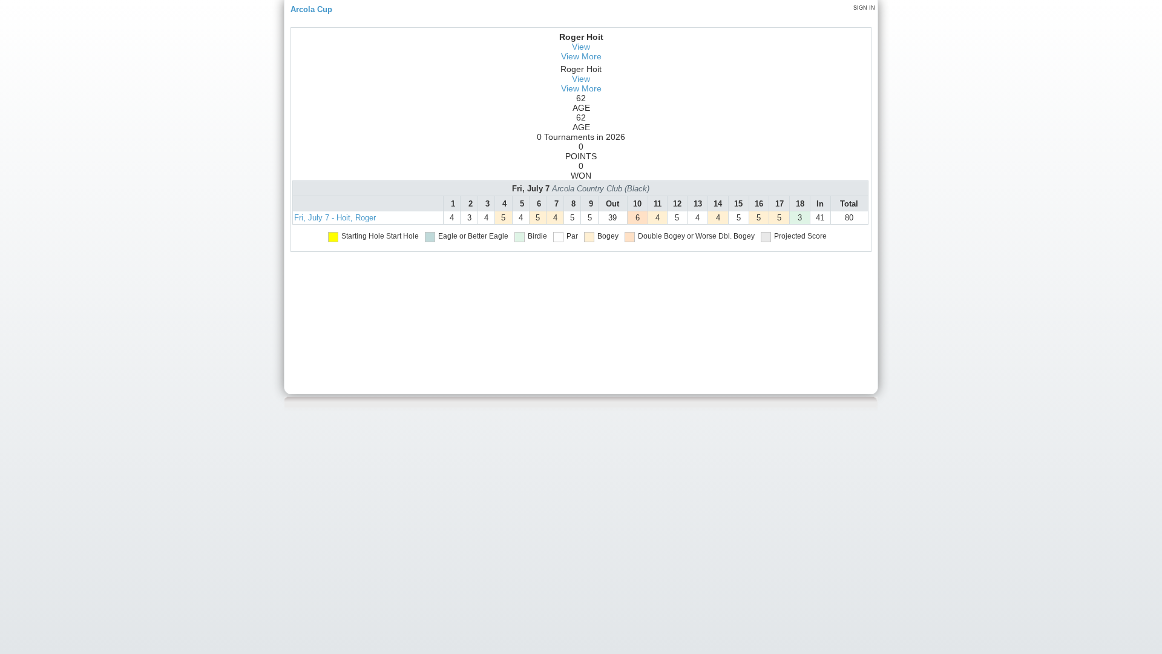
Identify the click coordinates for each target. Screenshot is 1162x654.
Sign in (864, 8)
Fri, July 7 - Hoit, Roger (335, 217)
